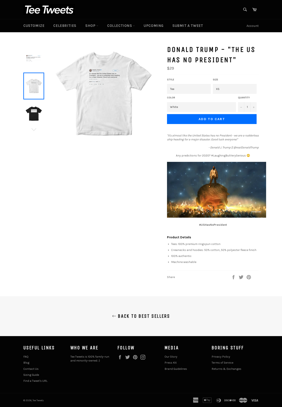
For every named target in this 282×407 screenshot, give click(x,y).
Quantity (244, 97)
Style (170, 79)
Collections (120, 26)
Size (215, 79)
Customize (33, 26)
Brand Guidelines (176, 369)
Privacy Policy (221, 356)
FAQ (25, 356)
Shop (90, 26)
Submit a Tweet (187, 26)
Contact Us (31, 369)
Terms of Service (222, 362)
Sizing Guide (31, 375)
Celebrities (64, 26)
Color (171, 97)
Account (252, 26)
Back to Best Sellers (143, 316)
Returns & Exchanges (226, 369)
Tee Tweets (38, 400)
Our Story (171, 356)
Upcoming (154, 26)
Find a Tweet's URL (35, 381)
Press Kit (171, 362)
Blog (26, 362)
